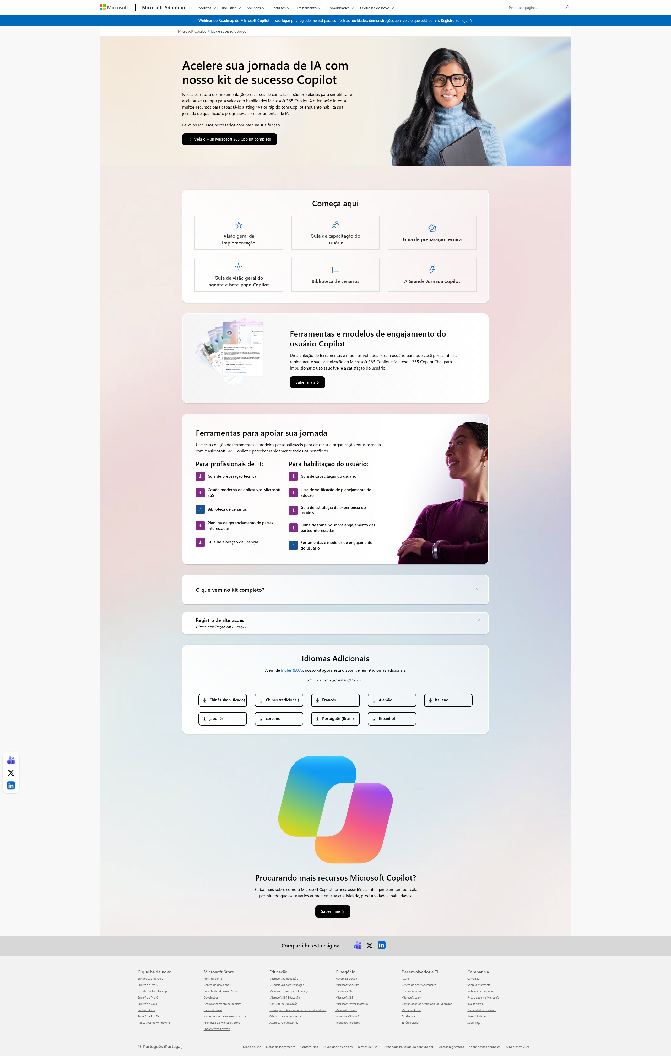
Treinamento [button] (308, 7)
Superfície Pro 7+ (149, 1016)
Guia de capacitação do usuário (328, 476)
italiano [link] (441, 699)
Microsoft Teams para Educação (289, 991)
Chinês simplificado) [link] (227, 699)
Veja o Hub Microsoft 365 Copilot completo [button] (232, 139)
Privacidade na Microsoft (483, 997)
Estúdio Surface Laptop (152, 991)
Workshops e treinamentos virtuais (226, 1016)
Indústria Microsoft (348, 1016)
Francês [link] (329, 699)
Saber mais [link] (305, 382)
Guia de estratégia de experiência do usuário (333, 510)
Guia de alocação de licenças (233, 542)
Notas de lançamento (280, 1046)
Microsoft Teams (346, 1010)
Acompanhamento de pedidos (222, 1004)
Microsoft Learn (411, 997)
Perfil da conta (213, 978)
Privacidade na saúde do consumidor (407, 1046)
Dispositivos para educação (286, 985)
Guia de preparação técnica (232, 476)
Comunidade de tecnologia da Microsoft (427, 1004)
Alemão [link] (385, 699)
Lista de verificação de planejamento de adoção (336, 492)
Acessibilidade (476, 1016)
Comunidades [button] (340, 7)
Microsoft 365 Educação (284, 997)
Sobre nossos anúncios (484, 1046)
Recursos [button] (281, 7)
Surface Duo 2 (146, 1010)
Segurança (474, 1023)
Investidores (475, 1004)
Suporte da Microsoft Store (221, 991)
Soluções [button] (256, 7)
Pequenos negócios (348, 1023)
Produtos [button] (206, 7)
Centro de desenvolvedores (419, 985)
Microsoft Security (347, 985)
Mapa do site (252, 1046)
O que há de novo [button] (377, 7)
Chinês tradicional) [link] (282, 699)
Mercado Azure (411, 1010)
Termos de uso (367, 1046)
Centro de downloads (217, 985)
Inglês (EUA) (292, 670)
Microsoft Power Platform (352, 1004)
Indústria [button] (231, 7)
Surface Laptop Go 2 (150, 978)
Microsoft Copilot (192, 31)
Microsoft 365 (344, 997)
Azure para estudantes (283, 1023)
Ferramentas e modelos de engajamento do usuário (336, 545)
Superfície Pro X (148, 997)
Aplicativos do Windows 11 (155, 1023)
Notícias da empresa (480, 991)
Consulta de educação (283, 1004)
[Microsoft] (114, 7)
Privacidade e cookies (338, 1046)
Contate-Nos (309, 1046)
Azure (405, 978)
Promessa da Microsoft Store (222, 1023)
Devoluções (211, 997)
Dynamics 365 (344, 991)
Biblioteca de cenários (227, 509)
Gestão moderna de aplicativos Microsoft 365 (244, 492)
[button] (335, 589)
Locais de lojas (213, 1010)
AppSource (408, 1016)
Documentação (411, 991)
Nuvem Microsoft (346, 978)
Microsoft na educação (283, 978)
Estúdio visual (410, 1023)
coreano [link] (273, 718)
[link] (357, 945)
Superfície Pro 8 (148, 985)
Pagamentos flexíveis (217, 1029)
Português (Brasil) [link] (338, 718)
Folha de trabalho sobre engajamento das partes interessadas (338, 527)
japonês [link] (216, 718)
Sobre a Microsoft (478, 985)
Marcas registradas (451, 1046)
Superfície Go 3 (147, 1004)
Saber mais (330, 911)
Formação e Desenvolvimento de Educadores (297, 1010)
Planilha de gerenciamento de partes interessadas (240, 525)
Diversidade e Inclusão (481, 1010)
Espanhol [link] (387, 718)
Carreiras (473, 978)
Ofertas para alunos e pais (286, 1016)
